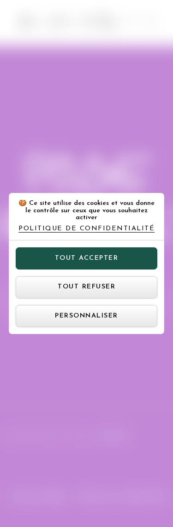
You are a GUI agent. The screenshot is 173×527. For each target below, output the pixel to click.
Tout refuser (86, 286)
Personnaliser (86, 315)
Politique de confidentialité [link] (86, 229)
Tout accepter (87, 258)
